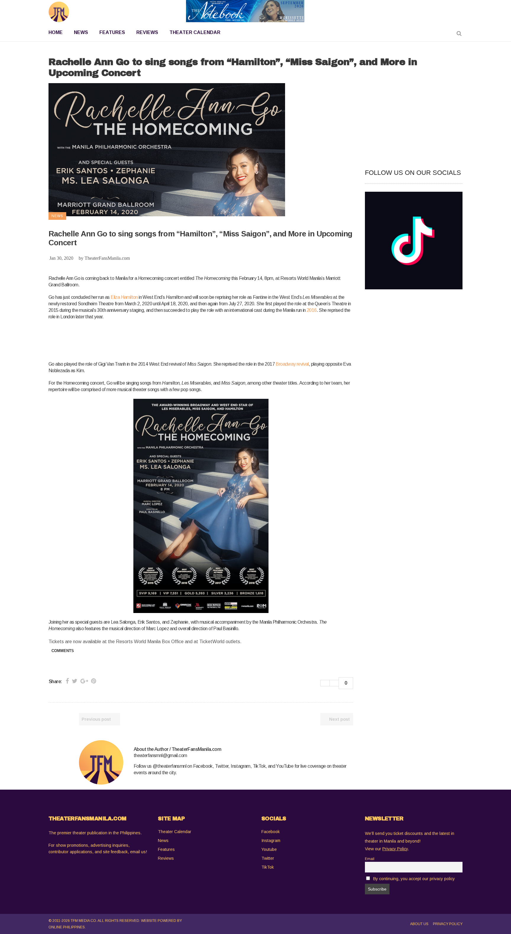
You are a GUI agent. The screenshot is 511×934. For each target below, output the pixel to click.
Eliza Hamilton (124, 297)
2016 (312, 310)
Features (166, 849)
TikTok (267, 867)
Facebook (270, 831)
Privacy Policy (448, 924)
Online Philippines (66, 927)
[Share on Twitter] (74, 681)
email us (138, 851)
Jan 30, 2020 (61, 258)
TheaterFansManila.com (107, 258)
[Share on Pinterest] (93, 681)
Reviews (166, 858)
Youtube (269, 849)
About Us (419, 924)
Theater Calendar (174, 831)
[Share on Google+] (84, 681)
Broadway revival (292, 364)
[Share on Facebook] (67, 681)
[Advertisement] (156, 339)
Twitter (267, 858)
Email (369, 859)
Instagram (270, 840)
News (163, 840)
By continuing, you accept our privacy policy (414, 878)
